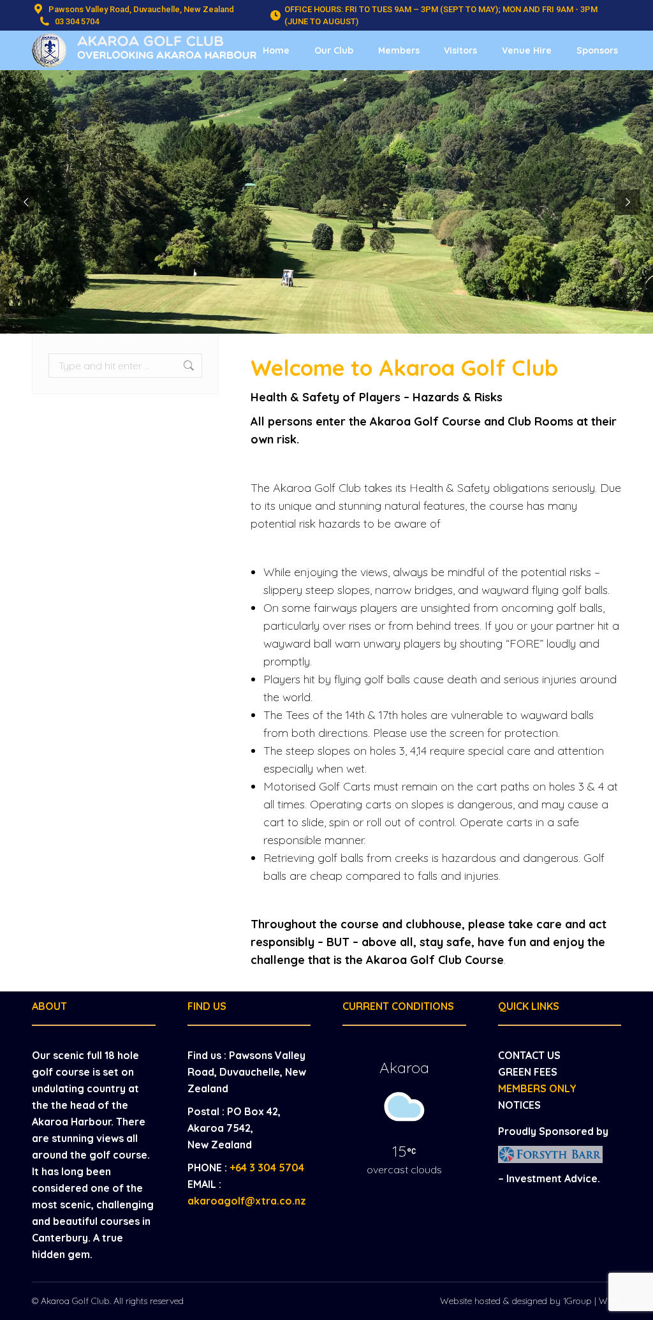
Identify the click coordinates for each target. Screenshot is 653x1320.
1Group (577, 1301)
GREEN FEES (527, 1071)
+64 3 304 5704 (267, 1167)
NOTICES (519, 1105)
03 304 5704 (77, 21)
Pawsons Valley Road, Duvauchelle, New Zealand (141, 9)
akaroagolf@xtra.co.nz (246, 1200)
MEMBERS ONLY (537, 1088)
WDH (609, 1301)
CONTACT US (529, 1055)
